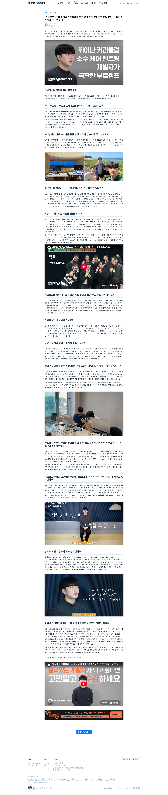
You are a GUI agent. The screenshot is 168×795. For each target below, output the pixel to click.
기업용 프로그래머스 (33, 765)
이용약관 (115, 788)
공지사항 (46, 763)
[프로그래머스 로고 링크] (36, 3)
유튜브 (62, 657)
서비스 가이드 (57, 763)
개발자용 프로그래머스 (34, 763)
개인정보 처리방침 (107, 788)
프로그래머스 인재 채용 (124, 788)
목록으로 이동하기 (84, 732)
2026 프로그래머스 (33, 776)
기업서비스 (129, 3)
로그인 (137, 3)
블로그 (122, 3)
